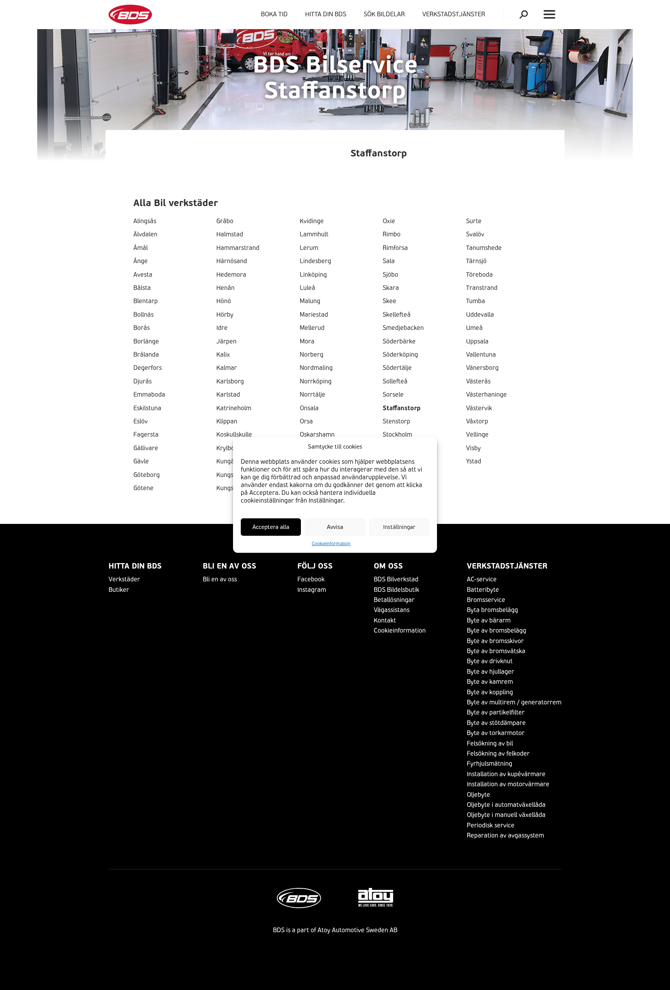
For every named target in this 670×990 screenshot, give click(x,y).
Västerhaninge (486, 394)
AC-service (482, 579)
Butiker (119, 589)
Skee (389, 301)
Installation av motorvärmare (508, 784)
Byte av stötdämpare (496, 722)
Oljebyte (478, 794)
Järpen (226, 341)
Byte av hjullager (490, 671)
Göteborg (146, 475)
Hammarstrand (237, 247)
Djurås (142, 381)
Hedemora (231, 274)
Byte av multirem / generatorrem (514, 702)
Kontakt (385, 620)
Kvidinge (312, 221)
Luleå (307, 287)
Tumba (475, 301)
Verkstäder (124, 579)
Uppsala (477, 341)
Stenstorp (396, 421)
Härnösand (231, 261)
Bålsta (142, 287)
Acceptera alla (270, 527)
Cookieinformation (331, 543)
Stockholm (397, 434)
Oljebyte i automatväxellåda (506, 804)
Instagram (311, 589)
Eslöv (140, 421)
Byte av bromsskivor (495, 641)
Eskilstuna (147, 408)
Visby (473, 448)
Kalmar (226, 367)
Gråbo (224, 221)
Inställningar (399, 527)
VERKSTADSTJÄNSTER (455, 14)
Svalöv (475, 234)
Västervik (479, 408)
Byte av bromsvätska (496, 651)
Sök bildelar (384, 14)
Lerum (309, 247)
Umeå (474, 327)
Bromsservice (486, 599)
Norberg (311, 354)
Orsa (306, 421)
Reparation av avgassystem (505, 835)
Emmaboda (149, 394)
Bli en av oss (229, 566)
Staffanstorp (402, 408)
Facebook (311, 579)
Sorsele (393, 394)
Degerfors (147, 367)
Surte (474, 221)
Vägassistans (391, 610)
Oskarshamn (317, 434)
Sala (389, 261)
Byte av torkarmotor (496, 733)
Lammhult (314, 234)
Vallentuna (481, 354)
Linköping (313, 274)
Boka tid (274, 14)
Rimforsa (395, 247)
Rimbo (392, 234)
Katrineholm (233, 408)
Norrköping (316, 381)
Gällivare (145, 448)
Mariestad (314, 314)
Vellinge (477, 434)
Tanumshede (484, 247)
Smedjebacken (403, 327)
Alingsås (144, 221)
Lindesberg (315, 261)
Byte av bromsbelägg (496, 630)
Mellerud (312, 327)
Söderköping (400, 354)
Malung (310, 301)
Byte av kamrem (490, 681)
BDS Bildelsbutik (396, 589)
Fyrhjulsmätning (489, 763)
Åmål (140, 247)
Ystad (473, 461)
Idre (222, 327)
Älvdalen (145, 234)
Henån (225, 287)
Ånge (140, 261)
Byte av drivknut (490, 661)
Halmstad (229, 234)
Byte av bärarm (489, 620)
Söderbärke (399, 341)
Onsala (309, 408)
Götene (143, 488)
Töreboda (479, 274)
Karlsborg (230, 381)
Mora (307, 341)
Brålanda (146, 354)
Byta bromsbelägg (492, 610)
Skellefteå (397, 314)
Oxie (389, 221)
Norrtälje (312, 394)
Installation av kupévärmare (506, 774)
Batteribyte (483, 589)
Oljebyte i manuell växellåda (506, 814)
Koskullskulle (234, 434)
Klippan (226, 421)
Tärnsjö (476, 261)
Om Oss (388, 566)
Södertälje (397, 367)
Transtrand (481, 287)
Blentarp (145, 301)
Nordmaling (316, 367)
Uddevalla (480, 314)
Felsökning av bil (490, 743)
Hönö (223, 301)
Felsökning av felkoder (498, 753)
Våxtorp (477, 421)
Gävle (141, 461)
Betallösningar (394, 599)
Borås (141, 327)
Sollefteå (395, 381)
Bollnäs (143, 314)
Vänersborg (482, 367)
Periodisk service (491, 825)
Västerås (478, 381)
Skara (391, 287)
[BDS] (130, 14)
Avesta (142, 274)
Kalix (223, 354)
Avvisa (335, 527)
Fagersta (146, 434)
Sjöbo (390, 274)
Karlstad (228, 394)
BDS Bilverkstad (396, 579)
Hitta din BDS (325, 14)
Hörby (224, 314)
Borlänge (146, 341)
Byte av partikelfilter (496, 712)
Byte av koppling (490, 692)
